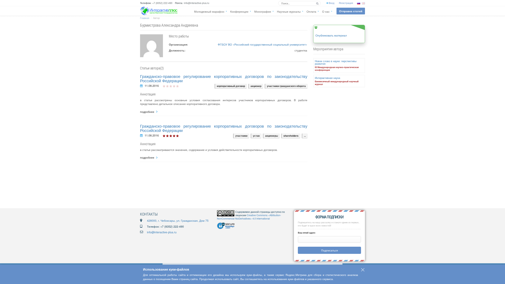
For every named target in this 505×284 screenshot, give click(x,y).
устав (256, 135)
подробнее (147, 112)
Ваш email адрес (306, 232)
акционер (256, 86)
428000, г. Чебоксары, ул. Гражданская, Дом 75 (178, 220)
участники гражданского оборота (286, 86)
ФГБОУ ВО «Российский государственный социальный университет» (262, 44)
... (305, 135)
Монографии (262, 11)
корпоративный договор (231, 86)
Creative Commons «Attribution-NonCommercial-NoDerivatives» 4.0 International (249, 216)
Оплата (311, 11)
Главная (144, 18)
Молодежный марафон (209, 11)
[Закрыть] (363, 270)
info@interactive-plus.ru (162, 232)
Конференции (239, 11)
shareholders (290, 135)
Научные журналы (289, 11)
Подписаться (329, 250)
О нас (326, 11)
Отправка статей (350, 11)
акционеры (271, 135)
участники (241, 135)
